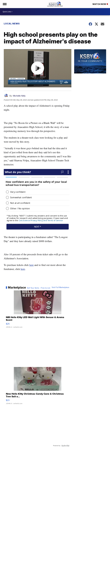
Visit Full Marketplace (60, 287)
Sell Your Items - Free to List (38, 288)
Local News (12, 23)
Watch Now (99, 4)
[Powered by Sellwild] (65, 446)
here (31, 265)
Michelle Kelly (19, 95)
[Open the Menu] (4, 4)
